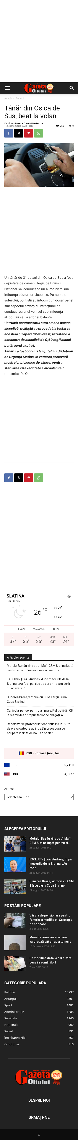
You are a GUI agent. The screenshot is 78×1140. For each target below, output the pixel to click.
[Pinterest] (28, 133)
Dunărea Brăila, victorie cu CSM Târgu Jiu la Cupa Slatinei (37, 699)
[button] (7, 88)
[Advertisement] (39, 41)
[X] (18, 133)
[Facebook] (8, 133)
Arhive (9, 789)
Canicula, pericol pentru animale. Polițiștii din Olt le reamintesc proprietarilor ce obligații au (40, 713)
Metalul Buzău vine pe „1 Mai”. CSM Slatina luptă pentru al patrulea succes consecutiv (40, 668)
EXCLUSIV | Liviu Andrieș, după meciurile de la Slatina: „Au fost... (50, 864)
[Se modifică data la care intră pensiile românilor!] (15, 963)
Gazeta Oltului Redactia (29, 123)
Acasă (8, 98)
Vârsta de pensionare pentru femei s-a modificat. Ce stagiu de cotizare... (50, 920)
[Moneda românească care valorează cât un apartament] (15, 942)
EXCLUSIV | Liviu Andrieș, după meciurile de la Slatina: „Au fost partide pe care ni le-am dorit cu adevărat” (38, 683)
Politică (20, 98)
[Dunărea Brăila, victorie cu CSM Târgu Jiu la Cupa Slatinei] (15, 886)
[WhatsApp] (38, 133)
